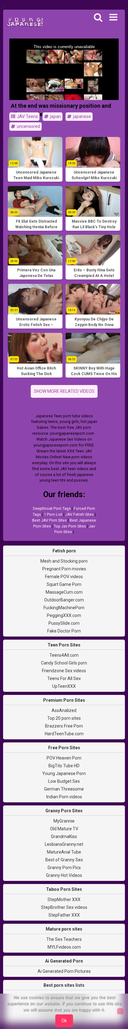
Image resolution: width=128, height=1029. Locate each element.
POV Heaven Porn (64, 757)
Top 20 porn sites (64, 718)
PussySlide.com (64, 623)
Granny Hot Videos (64, 875)
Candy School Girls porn (64, 662)
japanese (81, 116)
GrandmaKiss (64, 836)
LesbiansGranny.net (64, 844)
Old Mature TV (64, 828)
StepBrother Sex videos (64, 907)
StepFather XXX (64, 915)
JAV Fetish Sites (79, 514)
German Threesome (64, 788)
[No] (120, 1011)
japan (55, 116)
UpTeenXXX (64, 686)
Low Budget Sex (64, 781)
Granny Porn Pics (64, 867)
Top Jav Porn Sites (70, 526)
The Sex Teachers (64, 939)
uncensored (28, 126)
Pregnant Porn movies (64, 568)
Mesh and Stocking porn (64, 561)
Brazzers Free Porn (64, 725)
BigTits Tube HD (64, 765)
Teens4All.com (64, 655)
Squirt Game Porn (64, 584)
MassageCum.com (64, 592)
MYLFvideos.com (64, 947)
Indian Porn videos (64, 796)
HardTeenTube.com (64, 733)
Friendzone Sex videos (64, 670)
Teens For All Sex (64, 678)
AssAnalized (64, 710)
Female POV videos (64, 576)
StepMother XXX (64, 899)
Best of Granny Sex (64, 859)
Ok (64, 1020)
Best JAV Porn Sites (49, 520)
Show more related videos (64, 391)
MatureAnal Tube (64, 852)
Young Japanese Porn (64, 773)
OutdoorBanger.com (64, 599)
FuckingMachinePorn (64, 607)
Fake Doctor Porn (64, 630)
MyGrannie (64, 820)
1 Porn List (53, 514)
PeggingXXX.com (64, 615)
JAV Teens (27, 116)
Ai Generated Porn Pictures (64, 971)
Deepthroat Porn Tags (52, 508)
